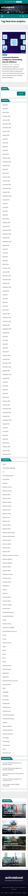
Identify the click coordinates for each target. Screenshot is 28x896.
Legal (4, 646)
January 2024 (6, 180)
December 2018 (7, 408)
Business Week (7, 566)
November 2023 (7, 188)
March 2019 (6, 397)
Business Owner (7, 540)
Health (4, 620)
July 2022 (5, 249)
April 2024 (5, 169)
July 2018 (5, 427)
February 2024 (6, 177)
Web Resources (7, 753)
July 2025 (5, 139)
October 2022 (6, 237)
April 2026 (5, 108)
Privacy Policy (18, 892)
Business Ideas (7, 494)
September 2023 (7, 196)
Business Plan (6, 547)
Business (5, 483)
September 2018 (7, 420)
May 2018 (5, 435)
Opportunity (6, 673)
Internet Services (7, 642)
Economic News (7, 578)
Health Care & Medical (8, 627)
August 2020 (6, 332)
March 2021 (6, 310)
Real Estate (6, 699)
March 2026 (6, 112)
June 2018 (5, 431)
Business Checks (7, 487)
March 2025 (6, 154)
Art (3, 471)
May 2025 (5, 146)
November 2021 (7, 279)
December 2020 (7, 317)
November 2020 (7, 321)
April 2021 (5, 306)
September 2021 (7, 287)
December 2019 (7, 363)
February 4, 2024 (8, 64)
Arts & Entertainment (8, 475)
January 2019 (6, 405)
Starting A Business (8, 730)
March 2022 (6, 264)
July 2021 (5, 294)
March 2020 (6, 351)
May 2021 (5, 302)
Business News (7, 525)
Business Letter (7, 509)
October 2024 (6, 165)
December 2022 (7, 230)
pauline (17, 64)
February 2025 (6, 158)
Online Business (7, 665)
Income (4, 635)
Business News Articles (9, 532)
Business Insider (7, 502)
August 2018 (6, 424)
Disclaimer (12, 892)
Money (4, 650)
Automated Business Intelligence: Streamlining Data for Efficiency (12, 59)
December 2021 (7, 275)
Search (4, 88)
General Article (6, 608)
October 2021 (6, 283)
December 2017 (7, 454)
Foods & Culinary (7, 604)
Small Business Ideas (8, 715)
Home (2, 892)
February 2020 (6, 355)
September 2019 (7, 374)
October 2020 (6, 325)
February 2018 (6, 446)
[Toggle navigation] (25, 16)
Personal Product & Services (10, 680)
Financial (5, 593)
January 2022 (6, 272)
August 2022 (6, 245)
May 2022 (5, 256)
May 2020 (5, 344)
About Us (7, 892)
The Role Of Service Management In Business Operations (12, 829)
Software (5, 54)
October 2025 (6, 131)
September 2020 (7, 329)
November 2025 (7, 127)
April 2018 (5, 439)
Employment (6, 585)
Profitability (5, 692)
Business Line (6, 517)
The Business (6, 741)
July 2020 (5, 336)
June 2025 (5, 142)
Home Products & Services (10, 631)
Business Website (7, 559)
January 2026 (6, 120)
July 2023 (5, 203)
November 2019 (7, 367)
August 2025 (6, 135)
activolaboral (7, 7)
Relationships (6, 703)
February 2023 (6, 222)
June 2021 (5, 298)
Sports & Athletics (7, 726)
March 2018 (6, 443)
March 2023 (6, 218)
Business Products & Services (10, 555)
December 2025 (7, 123)
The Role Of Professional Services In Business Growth (13, 813)
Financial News (7, 597)
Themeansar (13, 889)
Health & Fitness (7, 623)
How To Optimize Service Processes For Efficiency (13, 845)
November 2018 (7, 412)
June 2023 (5, 207)
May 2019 (5, 389)
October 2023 (6, 192)
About (4, 464)
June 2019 (5, 386)
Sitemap (24, 892)
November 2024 (7, 161)
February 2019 (6, 401)
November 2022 (7, 234)
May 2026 (5, 104)
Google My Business (8, 612)
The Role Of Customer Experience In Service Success (13, 862)
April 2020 (5, 348)
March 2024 (6, 173)
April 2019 (5, 393)
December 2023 (7, 184)
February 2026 (6, 116)
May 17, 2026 (8, 848)
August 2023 (6, 199)
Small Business (7, 707)
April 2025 (5, 150)
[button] (20, 16)
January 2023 (6, 226)
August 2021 (6, 291)
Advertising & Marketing (9, 468)
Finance (5, 589)
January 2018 (6, 450)
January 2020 (6, 359)
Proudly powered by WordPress (8, 887)
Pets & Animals (7, 684)
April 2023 (5, 215)
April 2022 (5, 260)
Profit (4, 688)
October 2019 (6, 370)
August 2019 (6, 378)
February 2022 (6, 268)
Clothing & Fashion (8, 574)
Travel (4, 749)
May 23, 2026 (8, 815)
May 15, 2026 (8, 864)
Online (4, 661)
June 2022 (5, 253)
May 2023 (5, 211)
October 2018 (6, 416)
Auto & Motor (6, 479)
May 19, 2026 (8, 831)
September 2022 (7, 241)
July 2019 (5, 382)
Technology (6, 737)
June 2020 (5, 340)
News (4, 658)
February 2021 (6, 313)
